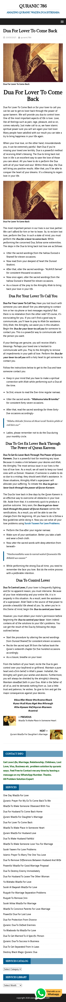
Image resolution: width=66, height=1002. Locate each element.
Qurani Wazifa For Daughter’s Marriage (23, 817)
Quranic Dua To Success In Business (21, 941)
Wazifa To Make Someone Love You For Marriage (28, 844)
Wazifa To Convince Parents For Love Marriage (26, 909)
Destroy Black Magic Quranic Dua (20, 952)
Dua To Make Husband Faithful (18, 838)
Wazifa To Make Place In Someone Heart (23, 828)
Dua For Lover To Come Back (17, 822)
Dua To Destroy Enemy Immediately (21, 871)
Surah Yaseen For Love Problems (42, 523)
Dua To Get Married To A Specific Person (23, 936)
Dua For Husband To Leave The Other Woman (26, 876)
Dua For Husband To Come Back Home (22, 811)
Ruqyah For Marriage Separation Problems (24, 892)
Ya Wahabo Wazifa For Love (17, 882)
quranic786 (26, 37)
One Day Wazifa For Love (16, 795)
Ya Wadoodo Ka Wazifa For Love (19, 930)
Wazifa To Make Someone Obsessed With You (26, 806)
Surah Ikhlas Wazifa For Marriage (19, 903)
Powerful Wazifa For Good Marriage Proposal (26, 865)
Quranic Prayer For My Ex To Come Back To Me (27, 801)
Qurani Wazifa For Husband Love (19, 833)
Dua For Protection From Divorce (20, 920)
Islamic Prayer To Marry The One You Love (24, 855)
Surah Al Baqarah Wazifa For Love (20, 887)
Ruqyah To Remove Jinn (15, 898)
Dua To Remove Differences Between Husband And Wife (32, 860)
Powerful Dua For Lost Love (17, 914)
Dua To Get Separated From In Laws (21, 947)
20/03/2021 (11, 37)
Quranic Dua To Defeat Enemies (19, 925)
